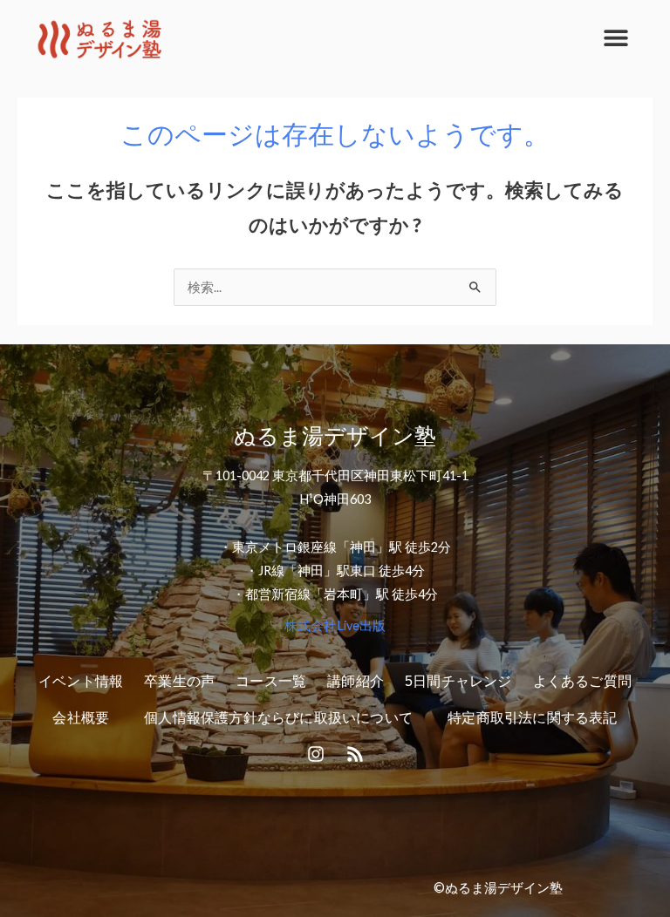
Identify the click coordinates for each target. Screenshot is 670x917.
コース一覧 (271, 681)
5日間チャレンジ (458, 681)
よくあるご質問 (582, 681)
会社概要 (80, 717)
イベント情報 (80, 681)
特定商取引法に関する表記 (532, 717)
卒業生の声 (179, 681)
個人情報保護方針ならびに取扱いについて (278, 717)
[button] (615, 37)
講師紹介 (355, 681)
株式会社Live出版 (335, 625)
